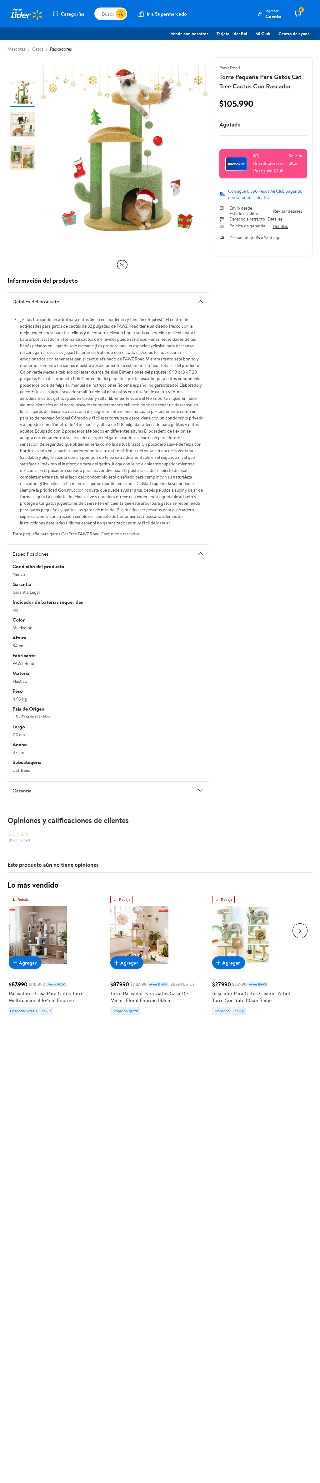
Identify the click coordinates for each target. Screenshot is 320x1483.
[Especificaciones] (200, 553)
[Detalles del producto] (200, 301)
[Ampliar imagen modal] (122, 265)
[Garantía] (200, 790)
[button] (269, 13)
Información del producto (43, 280)
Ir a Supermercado (167, 13)
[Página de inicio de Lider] (26, 13)
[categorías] (121, 14)
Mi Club (262, 34)
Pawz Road (229, 68)
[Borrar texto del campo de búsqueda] (111, 13)
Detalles (275, 219)
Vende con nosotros (189, 34)
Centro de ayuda (294, 34)
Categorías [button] (72, 13)
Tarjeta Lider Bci (232, 34)
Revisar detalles (287, 211)
